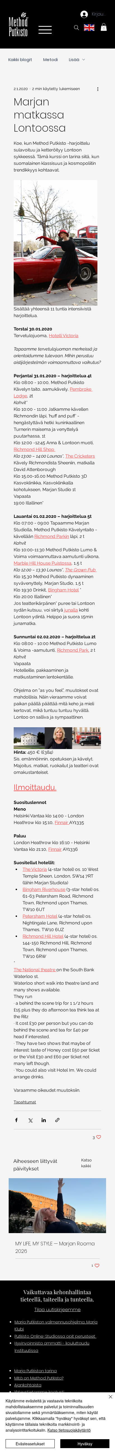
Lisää (74, 59)
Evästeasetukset (30, 1443)
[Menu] (44, 30)
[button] (103, 27)
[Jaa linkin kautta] (57, 1120)
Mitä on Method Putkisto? (38, 1378)
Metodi (50, 59)
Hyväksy (85, 1443)
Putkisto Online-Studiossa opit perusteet (55, 1336)
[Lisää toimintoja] (98, 89)
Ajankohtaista (27, 1385)
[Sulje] (107, 1400)
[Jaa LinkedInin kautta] (43, 1120)
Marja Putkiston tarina (35, 1371)
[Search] (76, 27)
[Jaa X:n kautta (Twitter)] (30, 1120)
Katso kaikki (86, 1163)
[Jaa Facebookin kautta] (16, 1120)
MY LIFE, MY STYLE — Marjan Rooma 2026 (55, 1247)
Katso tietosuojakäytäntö (69, 1430)
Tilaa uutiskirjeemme (57, 1309)
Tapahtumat (25, 1102)
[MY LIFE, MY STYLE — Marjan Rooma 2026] (57, 1205)
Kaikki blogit (20, 59)
